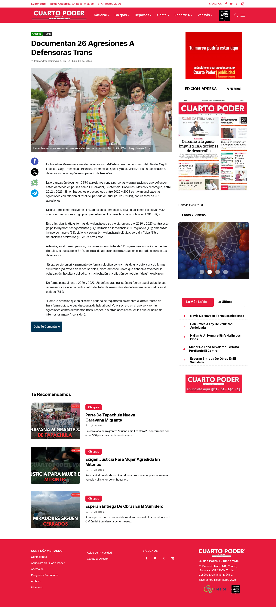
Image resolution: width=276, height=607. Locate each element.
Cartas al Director (98, 558)
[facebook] (226, 4)
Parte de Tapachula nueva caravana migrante (110, 417)
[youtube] (231, 4)
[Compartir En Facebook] (34, 164)
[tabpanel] (213, 153)
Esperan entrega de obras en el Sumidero (124, 506)
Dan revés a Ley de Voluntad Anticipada (211, 325)
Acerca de (37, 569)
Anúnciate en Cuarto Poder (48, 563)
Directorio (37, 587)
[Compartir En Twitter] (34, 174)
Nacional (100, 15)
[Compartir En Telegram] (34, 196)
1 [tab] (202, 200)
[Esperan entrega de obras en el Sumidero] (55, 509)
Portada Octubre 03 (190, 205)
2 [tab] (209, 200)
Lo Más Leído (196, 302)
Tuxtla (47, 33)
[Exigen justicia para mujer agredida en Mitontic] (55, 465)
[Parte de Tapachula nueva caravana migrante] (55, 421)
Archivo (36, 581)
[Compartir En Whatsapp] (34, 185)
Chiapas (121, 15)
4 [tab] (225, 200)
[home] (59, 15)
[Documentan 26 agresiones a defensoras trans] (101, 110)
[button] (213, 145)
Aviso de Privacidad (99, 552)
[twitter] (236, 4)
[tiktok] (243, 4)
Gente (162, 15)
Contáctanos (39, 556)
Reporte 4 (181, 15)
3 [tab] (217, 200)
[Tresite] (215, 589)
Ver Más (204, 15)
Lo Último (224, 302)
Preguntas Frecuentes (45, 575)
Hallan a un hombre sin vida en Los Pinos (215, 337)
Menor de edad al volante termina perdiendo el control (214, 348)
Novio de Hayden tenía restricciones (217, 316)
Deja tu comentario (46, 326)
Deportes (142, 15)
